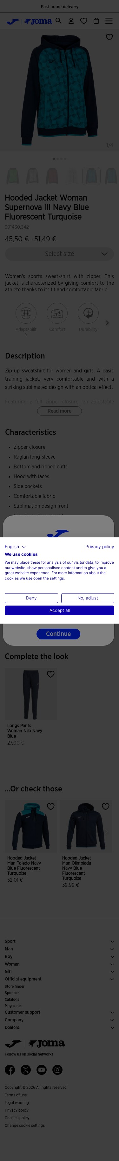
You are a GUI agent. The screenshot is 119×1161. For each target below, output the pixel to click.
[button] (15, 547)
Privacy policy (99, 546)
